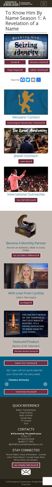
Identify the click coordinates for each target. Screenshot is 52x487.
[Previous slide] (7, 384)
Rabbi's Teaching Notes (26, 410)
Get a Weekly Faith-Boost (25, 465)
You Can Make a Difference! (25, 255)
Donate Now (26, 418)
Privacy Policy (26, 484)
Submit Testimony (38, 70)
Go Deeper (25, 302)
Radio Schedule (26, 415)
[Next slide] (45, 384)
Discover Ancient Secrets (25, 351)
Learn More (25, 161)
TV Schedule (26, 420)
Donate (14, 62)
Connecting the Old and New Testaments (25, 122)
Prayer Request (14, 70)
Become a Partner (38, 62)
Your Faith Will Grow (25, 200)
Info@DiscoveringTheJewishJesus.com (27, 444)
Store (26, 423)
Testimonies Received (25, 391)
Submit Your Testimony (25, 363)
